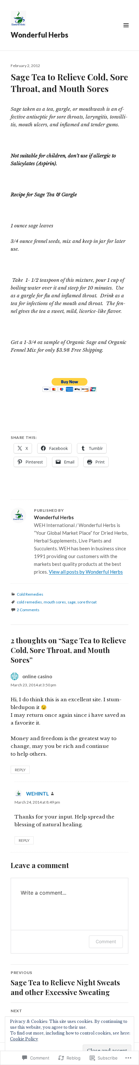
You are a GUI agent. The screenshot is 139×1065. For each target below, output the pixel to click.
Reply (20, 769)
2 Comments (28, 609)
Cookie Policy (24, 1038)
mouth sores (55, 602)
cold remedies (29, 602)
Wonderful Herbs (39, 34)
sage (72, 602)
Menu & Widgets (126, 32)
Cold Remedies (30, 594)
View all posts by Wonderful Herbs (86, 572)
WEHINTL (37, 793)
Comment (106, 941)
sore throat (87, 602)
